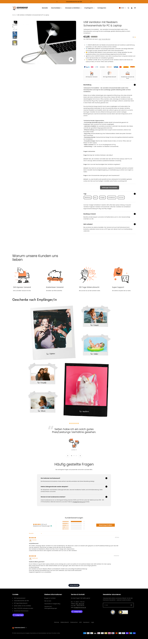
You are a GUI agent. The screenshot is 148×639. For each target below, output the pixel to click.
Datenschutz (74, 622)
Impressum (86, 622)
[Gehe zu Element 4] (14, 43)
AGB (80, 622)
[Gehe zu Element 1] (14, 23)
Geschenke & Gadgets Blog (52, 603)
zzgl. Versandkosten (104, 39)
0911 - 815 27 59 (80, 603)
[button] (66, 521)
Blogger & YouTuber (50, 598)
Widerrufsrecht (65, 622)
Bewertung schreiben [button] (105, 525)
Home (14, 15)
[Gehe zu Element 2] (14, 28)
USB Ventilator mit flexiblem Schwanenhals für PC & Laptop (33, 15)
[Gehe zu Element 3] (14, 35)
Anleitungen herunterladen (109, 187)
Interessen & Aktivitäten (72, 8)
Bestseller (45, 8)
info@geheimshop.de (80, 607)
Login (92, 622)
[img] (32, 537)
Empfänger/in (88, 8)
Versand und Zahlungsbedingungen (50, 607)
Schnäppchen (102, 8)
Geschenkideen (56, 8)
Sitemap (56, 622)
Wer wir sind (47, 601)
